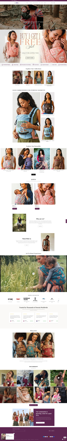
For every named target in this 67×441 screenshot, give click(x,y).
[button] (13, 433)
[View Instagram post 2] (25, 380)
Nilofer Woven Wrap (42, 170)
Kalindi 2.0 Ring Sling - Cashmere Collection (58, 170)
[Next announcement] (42, 0)
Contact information (36, 439)
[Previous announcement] (25, 0)
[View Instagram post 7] (42, 397)
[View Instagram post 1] (8, 380)
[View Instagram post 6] (25, 398)
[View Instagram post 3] (42, 380)
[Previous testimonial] (32, 325)
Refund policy (29, 439)
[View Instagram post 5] (8, 397)
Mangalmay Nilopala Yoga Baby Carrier (25, 170)
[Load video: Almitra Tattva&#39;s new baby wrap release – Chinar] (33, 273)
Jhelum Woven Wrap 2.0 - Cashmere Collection (8, 170)
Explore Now (33, 25)
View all (34, 174)
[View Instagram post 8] (58, 397)
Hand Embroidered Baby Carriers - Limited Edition (49, 85)
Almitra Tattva (15, 439)
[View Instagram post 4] (58, 380)
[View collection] (33, 46)
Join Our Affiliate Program (40, 422)
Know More (40, 226)
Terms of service (25, 439)
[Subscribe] (24, 431)
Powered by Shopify (18, 439)
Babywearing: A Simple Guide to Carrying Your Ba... (33, 358)
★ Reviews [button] (66, 221)
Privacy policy (22, 439)
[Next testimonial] (34, 325)
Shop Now (14, 208)
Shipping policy (32, 439)
